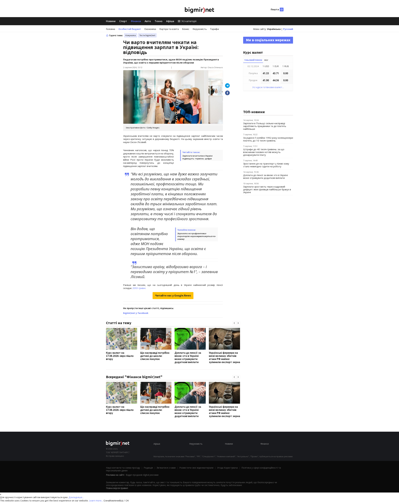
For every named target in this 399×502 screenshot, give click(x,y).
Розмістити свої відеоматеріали (196, 467)
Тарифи (214, 28)
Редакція (148, 467)
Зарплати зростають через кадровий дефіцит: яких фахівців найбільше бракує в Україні (267, 189)
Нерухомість (200, 28)
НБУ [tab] (266, 60)
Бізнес (185, 28)
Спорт (123, 21)
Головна (110, 28)
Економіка (150, 28)
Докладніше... (76, 497)
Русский (288, 28)
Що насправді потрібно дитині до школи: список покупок (154, 356)
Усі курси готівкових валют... (268, 87)
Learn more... (96, 500)
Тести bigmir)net (147, 35)
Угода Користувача (227, 467)
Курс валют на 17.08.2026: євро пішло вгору (120, 356)
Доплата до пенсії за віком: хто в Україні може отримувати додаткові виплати (188, 357)
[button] (234, 323)
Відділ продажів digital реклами (142, 474)
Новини (110, 21)
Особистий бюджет (129, 28)
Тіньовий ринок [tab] (253, 60)
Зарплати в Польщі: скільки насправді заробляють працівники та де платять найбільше (264, 126)
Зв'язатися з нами (166, 467)
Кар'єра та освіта (169, 28)
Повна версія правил (117, 488)
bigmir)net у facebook (135, 313)
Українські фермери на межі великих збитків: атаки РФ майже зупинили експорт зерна (224, 357)
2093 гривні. (139, 288)
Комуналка (130, 35)
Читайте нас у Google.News (173, 295)
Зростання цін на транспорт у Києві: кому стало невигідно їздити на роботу (266, 165)
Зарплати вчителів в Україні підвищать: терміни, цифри (197, 157)
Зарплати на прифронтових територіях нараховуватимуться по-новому (196, 236)
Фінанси (136, 21)
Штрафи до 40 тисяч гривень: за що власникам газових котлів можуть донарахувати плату (263, 152)
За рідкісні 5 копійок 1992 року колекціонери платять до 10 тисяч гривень (268, 139)
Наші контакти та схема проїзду (123, 467)
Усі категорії (188, 21)
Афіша (170, 21)
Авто (148, 21)
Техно (158, 21)
